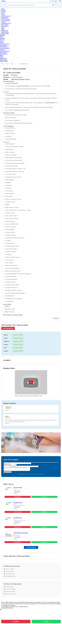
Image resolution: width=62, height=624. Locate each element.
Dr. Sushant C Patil (18, 502)
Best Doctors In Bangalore (11, 589)
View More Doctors (31, 547)
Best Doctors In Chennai (10, 591)
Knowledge (4, 26)
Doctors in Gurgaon (9, 571)
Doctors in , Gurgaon (10, 568)
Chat (47, 621)
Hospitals (3, 10)
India (2, 14)
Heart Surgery (4, 17)
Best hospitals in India (10, 573)
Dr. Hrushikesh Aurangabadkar (21, 532)
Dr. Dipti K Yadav (18, 517)
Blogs (2, 27)
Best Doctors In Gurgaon (10, 593)
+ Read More (55, 318)
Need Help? (16, 621)
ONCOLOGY (5, 19)
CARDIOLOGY (5, 16)
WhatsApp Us (44, 496)
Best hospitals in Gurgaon (11, 576)
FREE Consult (5, 33)
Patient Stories (4, 32)
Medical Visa (4, 30)
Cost (2, 13)
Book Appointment (8, 328)
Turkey (3, 22)
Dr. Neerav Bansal (18, 487)
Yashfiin (3, 1)
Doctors (3, 11)
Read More (6, 91)
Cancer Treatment (5, 20)
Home (2, 8)
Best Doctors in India (10, 586)
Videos (3, 29)
